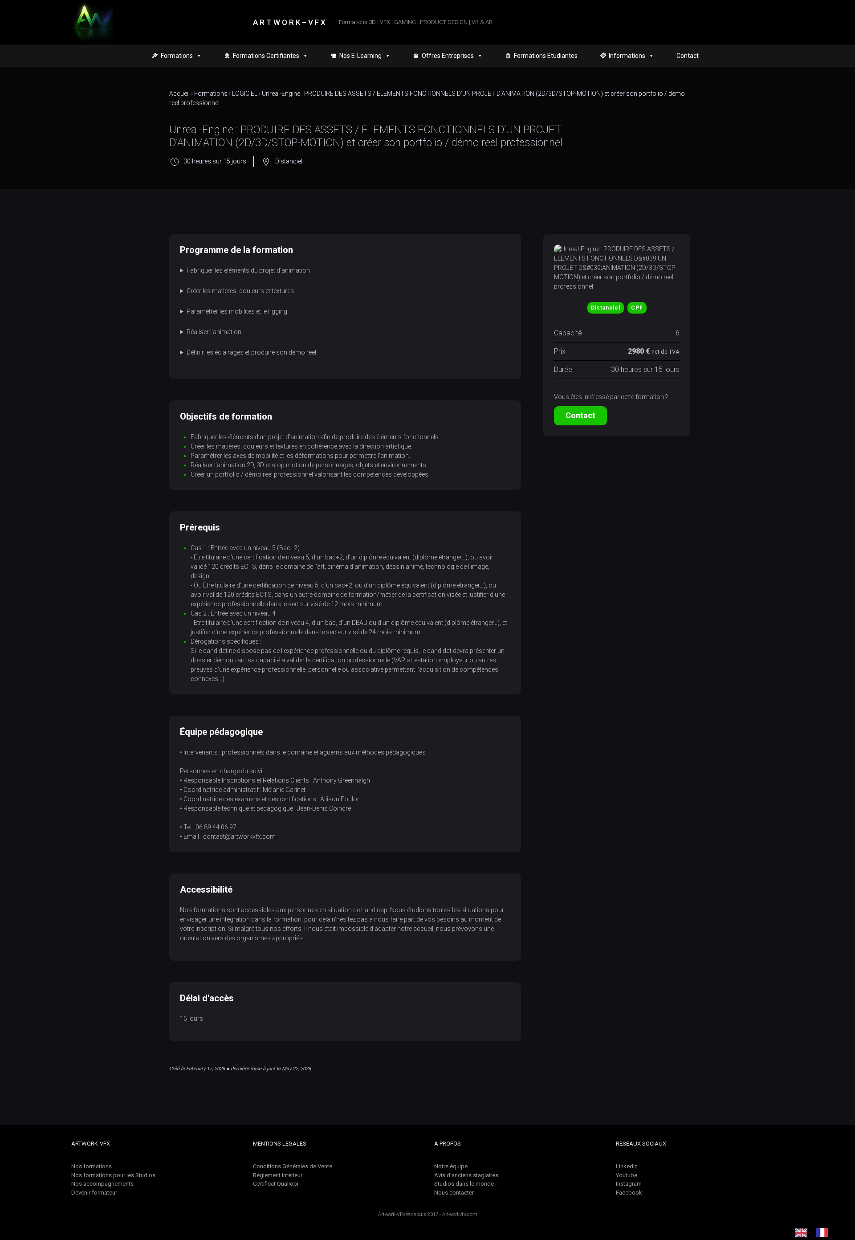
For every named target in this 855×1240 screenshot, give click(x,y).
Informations (627, 55)
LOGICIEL (244, 93)
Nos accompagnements (102, 1183)
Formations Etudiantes (546, 55)
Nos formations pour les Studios (113, 1175)
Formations (211, 93)
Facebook (629, 1192)
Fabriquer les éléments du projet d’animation (248, 270)
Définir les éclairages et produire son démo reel (251, 352)
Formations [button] (177, 55)
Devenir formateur (94, 1192)
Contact (687, 55)
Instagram (629, 1183)
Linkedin (627, 1166)
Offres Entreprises (448, 55)
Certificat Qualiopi (275, 1183)
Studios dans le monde (464, 1183)
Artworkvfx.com (459, 1214)
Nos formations (91, 1166)
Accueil (179, 93)
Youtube (626, 1175)
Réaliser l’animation (214, 331)
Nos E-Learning (360, 55)
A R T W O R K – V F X (289, 22)
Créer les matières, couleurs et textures (240, 290)
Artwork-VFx (391, 1214)
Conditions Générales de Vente (292, 1166)
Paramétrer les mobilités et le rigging (237, 311)
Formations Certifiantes (266, 55)
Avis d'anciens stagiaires (466, 1175)
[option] (824, 1232)
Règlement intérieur (277, 1175)
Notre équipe (451, 1166)
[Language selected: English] (816, 1232)
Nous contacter (454, 1192)
